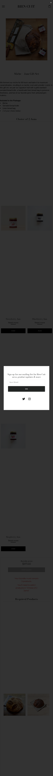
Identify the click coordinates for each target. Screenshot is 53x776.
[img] (23, 398)
